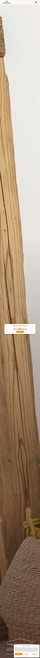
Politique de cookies (26, 656)
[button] (38, 645)
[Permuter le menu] (36, 2)
